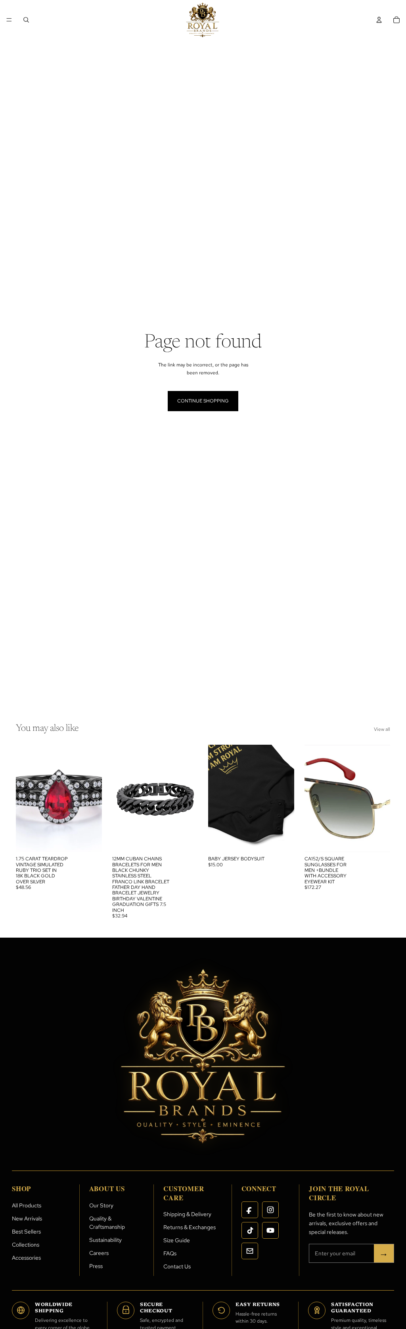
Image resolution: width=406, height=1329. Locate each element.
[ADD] (89, 840)
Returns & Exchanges (189, 1227)
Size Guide (176, 1240)
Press (96, 1266)
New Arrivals (27, 1218)
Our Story (101, 1205)
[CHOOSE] (282, 840)
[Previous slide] (24, 798)
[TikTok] (249, 1230)
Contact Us (177, 1266)
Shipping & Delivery (187, 1214)
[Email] (249, 1251)
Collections (25, 1244)
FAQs (169, 1253)
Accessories (26, 1257)
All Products (26, 1205)
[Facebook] (249, 1209)
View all (382, 729)
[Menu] (9, 20)
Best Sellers (26, 1231)
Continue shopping (203, 401)
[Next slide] (93, 798)
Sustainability (105, 1239)
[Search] (26, 20)
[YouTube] (270, 1230)
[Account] (379, 20)
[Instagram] (270, 1209)
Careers (99, 1253)
